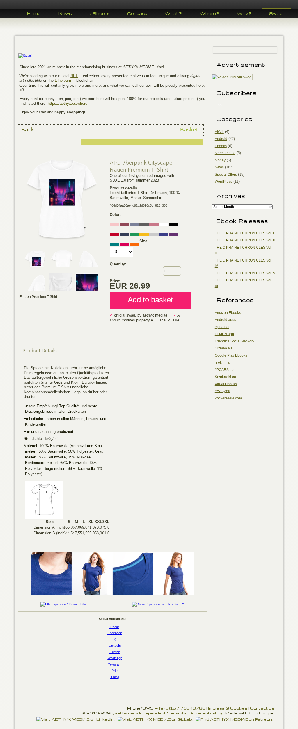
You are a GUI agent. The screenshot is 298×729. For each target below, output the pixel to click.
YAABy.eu (222, 391)
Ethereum (63, 80)
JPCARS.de (224, 370)
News (65, 13)
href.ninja (222, 362)
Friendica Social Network (234, 341)
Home (34, 13)
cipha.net (222, 327)
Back (27, 130)
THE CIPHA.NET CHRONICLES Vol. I (244, 233)
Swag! (276, 13)
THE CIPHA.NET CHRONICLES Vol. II (245, 240)
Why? (244, 13)
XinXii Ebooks (226, 384)
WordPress (223, 181)
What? (173, 13)
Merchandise (225, 153)
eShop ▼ (99, 13)
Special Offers (226, 175)
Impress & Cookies (227, 708)
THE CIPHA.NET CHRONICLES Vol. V (245, 273)
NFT (74, 76)
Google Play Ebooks (231, 355)
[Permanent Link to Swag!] (112, 55)
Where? (209, 13)
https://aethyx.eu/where (67, 103)
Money (220, 160)
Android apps (225, 320)
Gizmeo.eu (223, 348)
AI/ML (219, 132)
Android (221, 139)
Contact (137, 13)
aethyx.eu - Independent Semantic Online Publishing (169, 713)
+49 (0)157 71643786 (180, 708)
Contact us (262, 708)
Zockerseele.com (228, 398)
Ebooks (221, 146)
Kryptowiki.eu (225, 377)
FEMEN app (224, 334)
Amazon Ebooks (228, 313)
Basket (189, 130)
